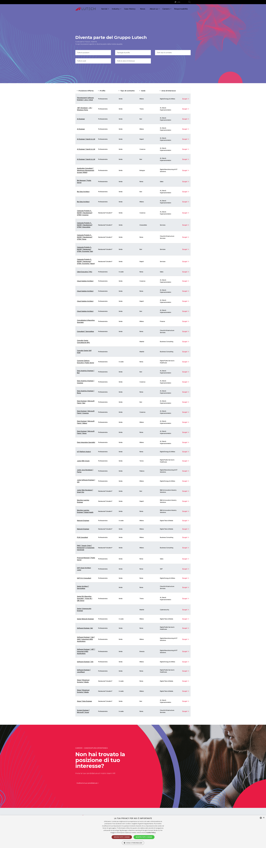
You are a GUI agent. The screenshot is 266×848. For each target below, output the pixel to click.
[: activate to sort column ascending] (185, 91)
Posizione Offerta (86, 91)
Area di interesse (168, 91)
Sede (143, 91)
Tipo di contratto (127, 91)
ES (179, 2)
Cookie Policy (151, 832)
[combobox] (93, 52)
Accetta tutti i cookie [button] (144, 837)
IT (175, 2)
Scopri (184, 99)
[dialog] (133, 831)
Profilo (102, 91)
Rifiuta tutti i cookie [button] (122, 837)
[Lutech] (85, 9)
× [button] (263, 817)
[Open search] (189, 2)
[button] (133, 843)
